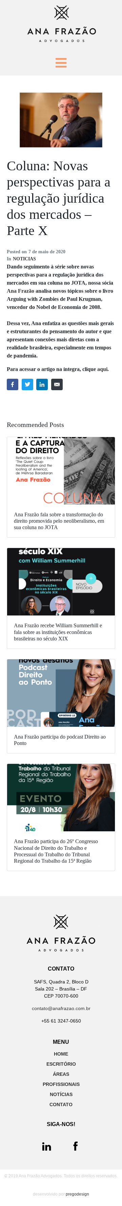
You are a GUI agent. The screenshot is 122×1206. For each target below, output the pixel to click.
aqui (102, 369)
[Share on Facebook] (12, 384)
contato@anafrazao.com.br (61, 1008)
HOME (61, 1054)
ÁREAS (61, 1074)
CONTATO (61, 1104)
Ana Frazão (20, 291)
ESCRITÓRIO (61, 1064)
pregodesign (77, 1194)
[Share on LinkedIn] (42, 384)
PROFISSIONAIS (61, 1084)
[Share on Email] (57, 384)
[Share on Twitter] (27, 384)
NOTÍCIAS (61, 1094)
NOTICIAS (24, 258)
